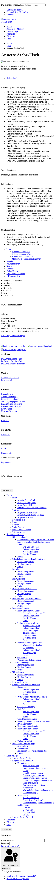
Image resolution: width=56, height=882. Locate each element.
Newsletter (8, 293)
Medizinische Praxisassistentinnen (26, 259)
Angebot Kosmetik (25, 517)
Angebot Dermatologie (27, 512)
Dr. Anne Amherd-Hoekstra (13, 364)
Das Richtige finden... (10, 5)
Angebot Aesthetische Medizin (30, 515)
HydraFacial (6, 409)
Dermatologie (7, 380)
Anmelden (5, 434)
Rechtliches (8, 295)
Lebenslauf (12, 78)
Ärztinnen (7, 283)
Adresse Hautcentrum (12, 281)
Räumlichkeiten (13, 264)
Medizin (6, 285)
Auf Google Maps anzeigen (13, 335)
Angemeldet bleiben (12, 871)
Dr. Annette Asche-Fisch (11, 359)
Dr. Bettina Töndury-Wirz (12, 361)
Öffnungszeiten (13, 276)
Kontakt (10, 15)
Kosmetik (7, 288)
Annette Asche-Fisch (21, 251)
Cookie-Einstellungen (10, 457)
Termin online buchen (16, 273)
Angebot (10, 261)
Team (9, 46)
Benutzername (7, 840)
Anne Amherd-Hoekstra (22, 256)
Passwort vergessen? (10, 846)
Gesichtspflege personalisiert (13, 401)
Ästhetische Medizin (10, 377)
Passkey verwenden (10, 866)
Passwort (5, 843)
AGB (3, 448)
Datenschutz (6, 453)
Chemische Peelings (9, 396)
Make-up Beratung (9, 411)
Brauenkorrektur (8, 394)
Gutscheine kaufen (15, 10)
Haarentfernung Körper (11, 406)
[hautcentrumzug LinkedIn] (14, 346)
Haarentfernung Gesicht (11, 404)
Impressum (5, 462)
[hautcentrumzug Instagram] (13, 349)
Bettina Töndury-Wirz (21, 254)
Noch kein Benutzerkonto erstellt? (21, 876)
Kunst (9, 266)
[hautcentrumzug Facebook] (41, 346)
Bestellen (5, 420)
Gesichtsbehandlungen (11, 399)
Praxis (9, 43)
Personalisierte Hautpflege (18, 12)
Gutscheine (8, 290)
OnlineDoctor (12, 271)
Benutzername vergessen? (18, 878)
